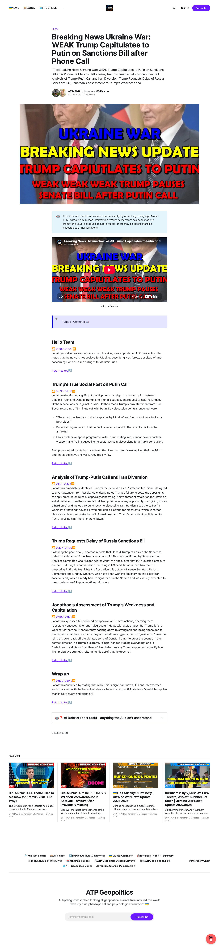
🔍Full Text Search (35, 855)
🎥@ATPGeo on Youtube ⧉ (155, 860)
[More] (62, 8)
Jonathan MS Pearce (96, 91)
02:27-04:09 (64, 547)
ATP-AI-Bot (75, 91)
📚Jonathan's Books (78, 860)
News (55, 29)
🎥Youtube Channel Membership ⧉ (115, 866)
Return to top (60, 370)
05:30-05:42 (64, 680)
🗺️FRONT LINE (48, 8)
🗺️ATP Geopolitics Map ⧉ (77, 866)
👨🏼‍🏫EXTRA (29, 8)
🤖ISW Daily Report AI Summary (155, 855)
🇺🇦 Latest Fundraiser (121, 855)
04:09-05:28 (64, 616)
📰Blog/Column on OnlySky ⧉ (45, 860)
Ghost (206, 860)
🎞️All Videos (57, 855)
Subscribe (201, 8)
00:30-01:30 (64, 391)
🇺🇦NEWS (14, 8)
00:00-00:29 (64, 349)
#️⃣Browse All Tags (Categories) (87, 855)
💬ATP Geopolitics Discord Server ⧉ (114, 860)
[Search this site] (174, 8)
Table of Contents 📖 (75, 321)
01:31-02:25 (63, 483)
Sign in (185, 8)
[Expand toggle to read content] (162, 718)
